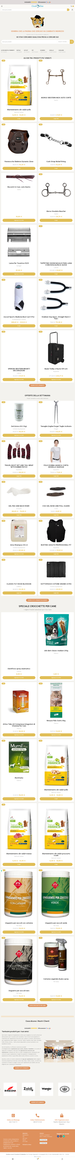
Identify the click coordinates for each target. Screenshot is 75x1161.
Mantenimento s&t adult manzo (19, 854)
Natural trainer (19, 112)
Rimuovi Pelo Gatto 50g (56, 721)
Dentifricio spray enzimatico (19, 669)
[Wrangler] (47, 1089)
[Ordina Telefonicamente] (37, 1115)
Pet (23, 1136)
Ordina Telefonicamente (37, 1120)
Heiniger (18, 266)
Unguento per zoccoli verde (56, 923)
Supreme (56, 371)
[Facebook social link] (58, 1136)
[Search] (68, 10)
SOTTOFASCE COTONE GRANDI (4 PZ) (56, 584)
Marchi (24, 1139)
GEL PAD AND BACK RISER (18, 506)
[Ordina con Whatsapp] (13, 1115)
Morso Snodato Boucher (56, 211)
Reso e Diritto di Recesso (46, 1136)
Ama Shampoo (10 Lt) (19, 545)
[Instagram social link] (61, 1136)
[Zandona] (10, 1089)
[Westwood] (65, 1089)
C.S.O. (56, 508)
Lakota (56, 267)
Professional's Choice (19, 319)
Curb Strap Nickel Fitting (56, 161)
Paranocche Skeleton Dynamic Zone (19, 161)
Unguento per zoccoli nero (19, 991)
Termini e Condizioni (45, 1135)
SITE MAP (25, 1141)
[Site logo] (37, 6)
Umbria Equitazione (19, 429)
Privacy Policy (44, 1139)
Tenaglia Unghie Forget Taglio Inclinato (56, 426)
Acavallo (19, 508)
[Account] (72, 9)
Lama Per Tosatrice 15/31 (19, 263)
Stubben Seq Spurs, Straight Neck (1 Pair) (56, 318)
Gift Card (25, 1138)
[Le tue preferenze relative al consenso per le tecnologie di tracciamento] (1, 870)
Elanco (56, 653)
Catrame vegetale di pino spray (56, 979)
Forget (56, 429)
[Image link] (11, 1134)
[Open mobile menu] (1, 6)
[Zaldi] (28, 1089)
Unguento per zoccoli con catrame (19, 923)
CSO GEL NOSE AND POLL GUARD (56, 506)
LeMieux (19, 586)
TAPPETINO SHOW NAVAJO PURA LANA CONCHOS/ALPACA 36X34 (56, 264)
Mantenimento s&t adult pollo (19, 110)
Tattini (19, 189)
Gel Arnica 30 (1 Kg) (19, 426)
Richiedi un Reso (27, 1144)
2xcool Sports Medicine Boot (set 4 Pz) (19, 317)
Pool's (56, 100)
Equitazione (25, 1135)
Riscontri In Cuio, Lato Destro (19, 187)
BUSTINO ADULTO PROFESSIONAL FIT (56, 545)
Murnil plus (19, 778)
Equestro (19, 469)
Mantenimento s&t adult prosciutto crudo (56, 854)
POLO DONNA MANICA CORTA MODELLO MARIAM (56, 466)
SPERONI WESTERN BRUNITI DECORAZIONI (19, 370)
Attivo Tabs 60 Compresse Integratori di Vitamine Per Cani (19, 725)
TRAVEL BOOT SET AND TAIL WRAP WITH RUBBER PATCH (19, 466)
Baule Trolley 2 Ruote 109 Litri (56, 369)
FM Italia (19, 925)
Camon (19, 671)
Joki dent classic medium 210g (56, 651)
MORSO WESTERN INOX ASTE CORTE (56, 98)
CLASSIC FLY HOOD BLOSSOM (19, 584)
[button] (37, 2)
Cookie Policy (44, 1143)
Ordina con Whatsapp (13, 1120)
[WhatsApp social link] (64, 1136)
